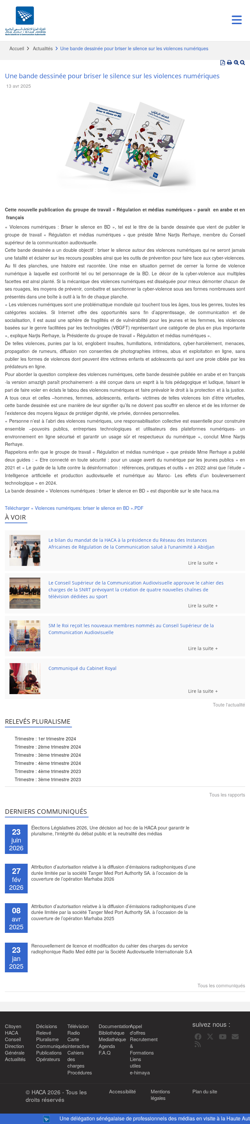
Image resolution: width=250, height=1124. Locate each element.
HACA (11, 1032)
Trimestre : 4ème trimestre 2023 (48, 771)
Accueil (16, 48)
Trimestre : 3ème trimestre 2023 (48, 779)
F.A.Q (105, 1052)
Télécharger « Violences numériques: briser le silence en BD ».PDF (74, 508)
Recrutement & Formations (140, 1046)
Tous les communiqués (221, 985)
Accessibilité (122, 1091)
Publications (47, 1052)
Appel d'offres (138, 1029)
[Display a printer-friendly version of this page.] (229, 62)
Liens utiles (135, 1062)
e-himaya (140, 1072)
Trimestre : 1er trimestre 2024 (45, 738)
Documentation (109, 1026)
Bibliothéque (109, 1032)
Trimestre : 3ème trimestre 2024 (48, 755)
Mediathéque (109, 1039)
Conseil (13, 1039)
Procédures (78, 1072)
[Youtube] (223, 1036)
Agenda (107, 1046)
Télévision (78, 1026)
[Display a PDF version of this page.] (222, 62)
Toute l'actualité (229, 704)
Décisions (46, 1026)
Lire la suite (201, 563)
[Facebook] (198, 1036)
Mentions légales (160, 1094)
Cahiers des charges (76, 1059)
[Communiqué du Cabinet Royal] (24, 678)
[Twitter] (210, 1036)
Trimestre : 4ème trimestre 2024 (48, 763)
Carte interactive (78, 1042)
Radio (73, 1032)
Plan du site (204, 1091)
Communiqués (47, 1046)
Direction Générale (14, 1049)
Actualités (43, 48)
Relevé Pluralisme (47, 1035)
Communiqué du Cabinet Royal (83, 668)
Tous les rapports (227, 794)
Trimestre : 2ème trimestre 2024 (48, 746)
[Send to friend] (235, 1036)
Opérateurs (47, 1059)
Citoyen (13, 1026)
